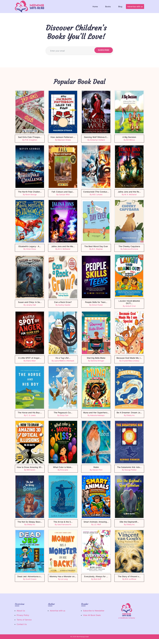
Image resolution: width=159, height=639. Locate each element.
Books (108, 6)
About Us (21, 610)
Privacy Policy (23, 615)
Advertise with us (135, 6)
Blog (120, 6)
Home (95, 6)
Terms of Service (24, 620)
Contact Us (22, 624)
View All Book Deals (92, 615)
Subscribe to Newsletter (93, 610)
